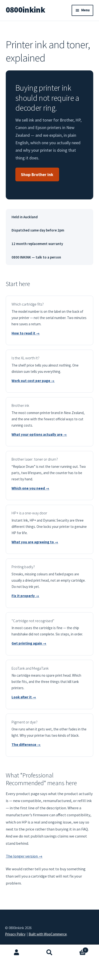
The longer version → (24, 856)
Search (49, 952)
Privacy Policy (15, 934)
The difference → (26, 744)
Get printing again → (29, 643)
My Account (16, 952)
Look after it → (24, 697)
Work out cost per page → (33, 380)
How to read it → (26, 333)
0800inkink (25, 10)
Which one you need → (30, 488)
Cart (76, 949)
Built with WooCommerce (48, 934)
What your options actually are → (39, 434)
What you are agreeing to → (35, 542)
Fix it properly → (25, 595)
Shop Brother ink (37, 174)
